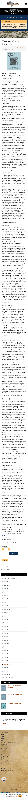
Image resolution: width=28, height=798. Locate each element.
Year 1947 (22, 47)
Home (4, 47)
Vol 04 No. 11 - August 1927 (14, 703)
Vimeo (5, 765)
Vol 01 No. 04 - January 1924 (14, 694)
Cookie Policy (14, 796)
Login (21, 17)
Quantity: (4, 546)
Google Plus (6, 761)
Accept (20, 796)
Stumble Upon (6, 763)
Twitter (5, 759)
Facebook (5, 757)
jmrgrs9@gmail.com (8, 770)
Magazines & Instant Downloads (13, 47)
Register (17, 17)
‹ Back (5, 560)
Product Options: (6, 539)
